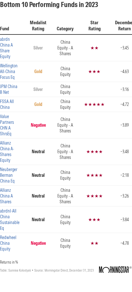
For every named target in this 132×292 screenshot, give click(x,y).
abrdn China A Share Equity (6, 47)
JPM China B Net (8, 89)
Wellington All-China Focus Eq (9, 71)
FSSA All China (7, 104)
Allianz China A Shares (6, 196)
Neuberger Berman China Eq (8, 175)
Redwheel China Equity (8, 243)
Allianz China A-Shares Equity (7, 151)
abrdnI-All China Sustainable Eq (10, 219)
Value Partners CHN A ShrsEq (7, 125)
